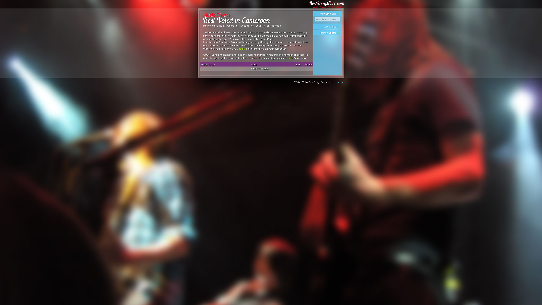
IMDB (291, 58)
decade (244, 25)
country (260, 25)
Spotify (241, 48)
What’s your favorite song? (328, 6)
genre (230, 25)
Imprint (340, 82)
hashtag (276, 25)
